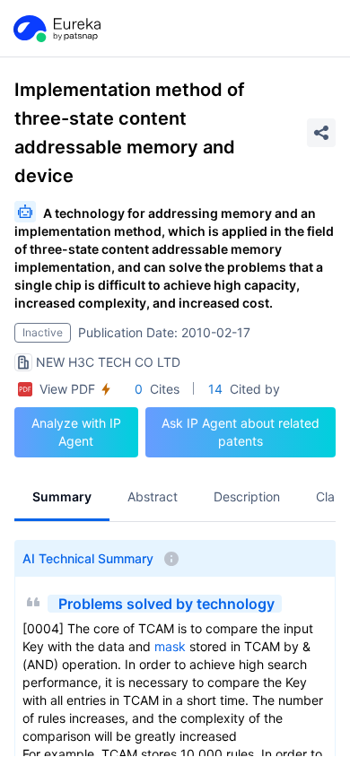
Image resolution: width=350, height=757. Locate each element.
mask (170, 646)
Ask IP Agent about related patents (240, 431)
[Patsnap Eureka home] (56, 28)
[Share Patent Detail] (321, 132)
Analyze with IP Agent (76, 431)
